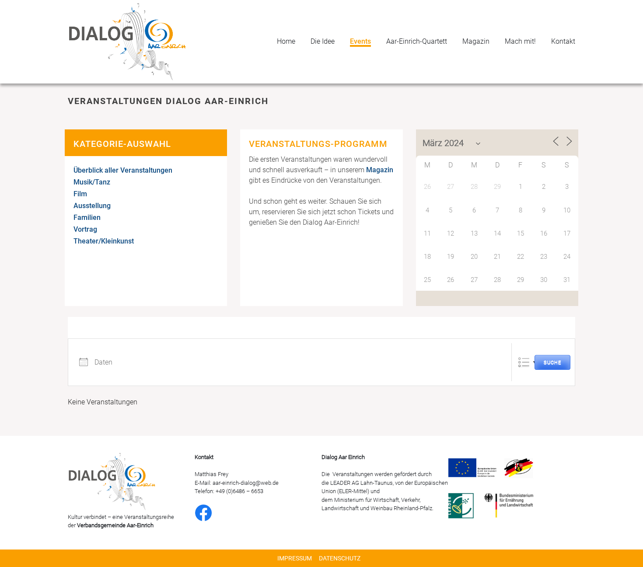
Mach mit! (520, 41)
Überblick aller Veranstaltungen (122, 170)
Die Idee (323, 41)
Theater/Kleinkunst (103, 241)
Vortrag (85, 229)
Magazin (475, 41)
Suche (552, 362)
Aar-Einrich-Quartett (416, 41)
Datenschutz (339, 558)
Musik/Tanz (91, 182)
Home (286, 41)
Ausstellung (92, 206)
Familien (87, 217)
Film (80, 194)
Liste (523, 362)
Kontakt (563, 41)
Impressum (294, 558)
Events (360, 41)
